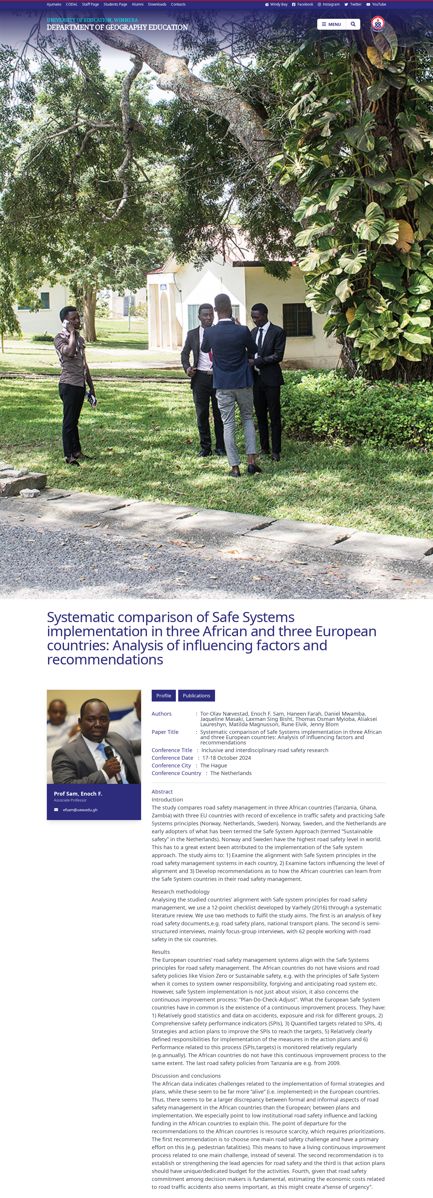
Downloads (157, 4)
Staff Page (90, 4)
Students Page (115, 4)
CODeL (71, 4)
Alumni (137, 4)
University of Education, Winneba (92, 20)
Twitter (355, 4)
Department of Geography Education (117, 27)
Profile (163, 695)
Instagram (331, 4)
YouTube (378, 4)
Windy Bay (278, 4)
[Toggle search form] (353, 24)
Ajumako (54, 4)
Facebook (305, 4)
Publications (196, 695)
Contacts (178, 4)
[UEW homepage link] (378, 24)
